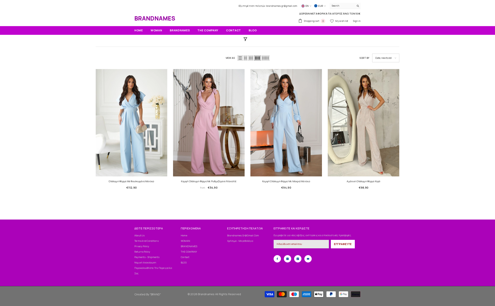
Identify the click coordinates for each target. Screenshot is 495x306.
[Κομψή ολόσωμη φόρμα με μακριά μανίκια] (286, 122)
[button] (240, 58)
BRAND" (156, 294)
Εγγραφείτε (343, 244)
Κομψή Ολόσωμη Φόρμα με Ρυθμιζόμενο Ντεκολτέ (208, 181)
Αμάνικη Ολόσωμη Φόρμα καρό (363, 181)
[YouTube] (308, 258)
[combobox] (342, 6)
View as (230, 58)
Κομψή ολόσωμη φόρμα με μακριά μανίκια (286, 181)
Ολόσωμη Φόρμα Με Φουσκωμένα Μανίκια (131, 181)
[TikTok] (297, 258)
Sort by (364, 58)
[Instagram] (287, 258)
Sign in (357, 21)
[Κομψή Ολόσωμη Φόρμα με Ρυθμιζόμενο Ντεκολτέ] (209, 122)
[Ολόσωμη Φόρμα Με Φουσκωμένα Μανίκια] (131, 122)
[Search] (345, 6)
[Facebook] (277, 258)
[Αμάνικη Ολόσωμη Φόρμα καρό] (363, 122)
